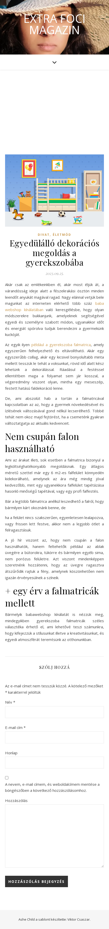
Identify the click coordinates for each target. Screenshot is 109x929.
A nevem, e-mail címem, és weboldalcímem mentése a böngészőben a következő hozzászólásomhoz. (52, 787)
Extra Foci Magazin (54, 24)
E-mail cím (15, 727)
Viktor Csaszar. (78, 919)
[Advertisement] (54, 107)
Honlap (11, 752)
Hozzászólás (16, 800)
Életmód (62, 235)
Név (10, 702)
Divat (44, 235)
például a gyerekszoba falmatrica (61, 344)
